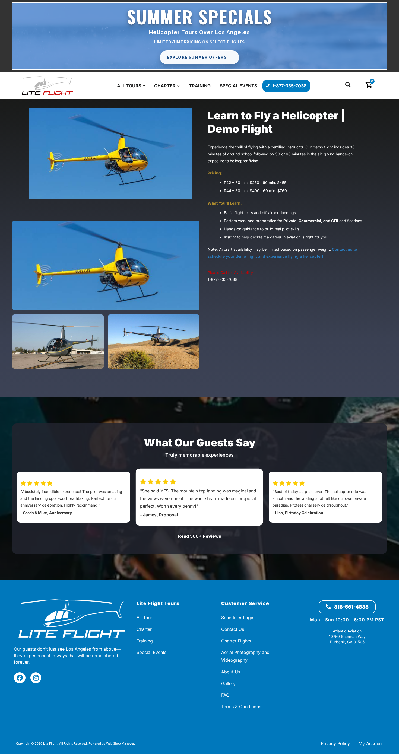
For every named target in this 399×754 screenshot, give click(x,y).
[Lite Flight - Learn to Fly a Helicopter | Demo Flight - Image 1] (110, 153)
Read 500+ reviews (199, 536)
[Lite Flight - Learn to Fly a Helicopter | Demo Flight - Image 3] (153, 341)
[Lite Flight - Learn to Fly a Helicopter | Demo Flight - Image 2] (58, 341)
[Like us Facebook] (20, 677)
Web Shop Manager (120, 743)
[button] (348, 86)
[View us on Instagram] (35, 677)
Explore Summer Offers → (199, 57)
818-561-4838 (351, 607)
